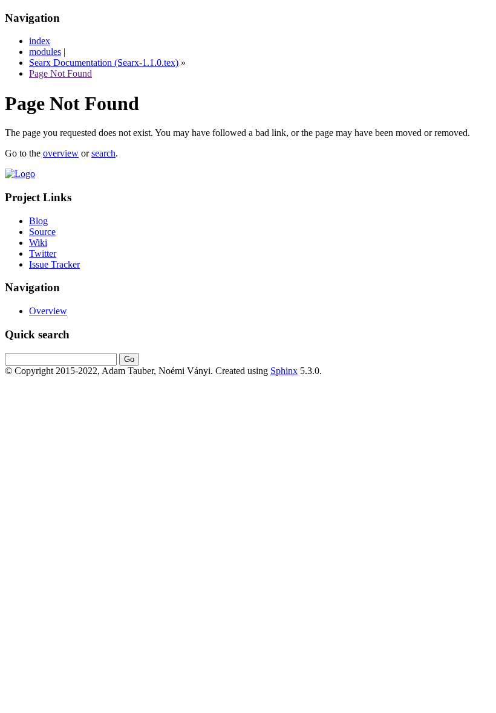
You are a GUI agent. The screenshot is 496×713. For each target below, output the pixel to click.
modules (45, 52)
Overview (48, 311)
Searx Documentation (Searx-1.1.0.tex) (103, 62)
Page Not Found (60, 73)
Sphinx (284, 371)
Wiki (38, 242)
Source (42, 232)
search (103, 153)
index (39, 41)
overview (61, 153)
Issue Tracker (54, 264)
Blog (38, 221)
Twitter (42, 253)
